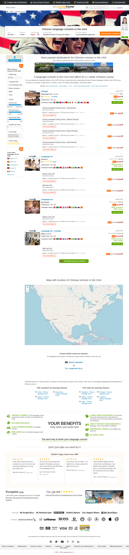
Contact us (58, 546)
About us (48, 546)
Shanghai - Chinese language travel (88, 393)
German (12, 168)
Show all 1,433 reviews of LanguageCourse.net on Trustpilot (22, 499)
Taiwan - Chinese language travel (43, 397)
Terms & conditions (8, 546)
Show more (10, 174)
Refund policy (22, 546)
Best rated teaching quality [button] (82, 86)
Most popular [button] (63, 86)
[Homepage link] (7, 12)
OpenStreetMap (119, 344)
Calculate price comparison (110, 33)
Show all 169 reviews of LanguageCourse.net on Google (64, 495)
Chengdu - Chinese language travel (105, 393)
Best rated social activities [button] (100, 86)
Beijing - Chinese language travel (87, 397)
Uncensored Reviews (101, 2)
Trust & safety (101, 546)
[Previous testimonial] (8, 469)
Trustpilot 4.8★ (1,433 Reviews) (17, 2)
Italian (11, 171)
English (12, 158)
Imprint (68, 546)
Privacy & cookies (36, 546)
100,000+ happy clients (63, 2)
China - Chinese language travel (43, 393)
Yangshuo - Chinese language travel (105, 398)
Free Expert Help (120, 2)
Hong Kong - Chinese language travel (61, 393)
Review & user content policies (84, 546)
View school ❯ (117, 102)
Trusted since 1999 (82, 2)
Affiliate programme (116, 546)
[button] (114, 8)
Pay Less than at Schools (41, 2)
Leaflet (112, 344)
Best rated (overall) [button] (51, 86)
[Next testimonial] (121, 469)
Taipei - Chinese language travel (87, 402)
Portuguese (13, 165)
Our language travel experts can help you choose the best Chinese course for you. (74, 356)
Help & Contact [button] (10, 7)
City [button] (70, 86)
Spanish (12, 161)
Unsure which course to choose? (74, 354)
